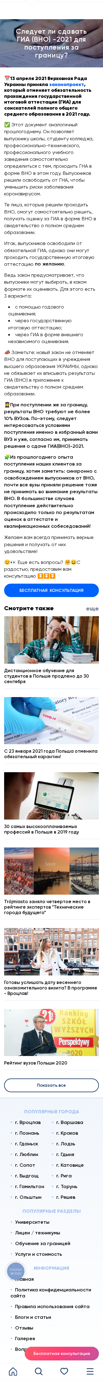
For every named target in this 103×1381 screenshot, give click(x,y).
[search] (39, 1372)
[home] (13, 1372)
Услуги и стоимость (38, 1254)
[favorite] (64, 1372)
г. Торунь (66, 1186)
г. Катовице (70, 1165)
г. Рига (64, 1176)
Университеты (32, 1222)
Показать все (51, 1085)
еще (92, 608)
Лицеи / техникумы (37, 1233)
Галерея (25, 1339)
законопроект (66, 84)
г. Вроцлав (28, 1122)
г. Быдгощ (26, 1176)
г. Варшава (69, 1122)
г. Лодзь (65, 1144)
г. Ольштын (28, 1197)
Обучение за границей (42, 1243)
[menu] (90, 1372)
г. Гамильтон (29, 1186)
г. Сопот (25, 1165)
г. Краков (67, 1133)
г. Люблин (26, 1154)
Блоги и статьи (33, 1317)
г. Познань (27, 1133)
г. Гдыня (65, 1154)
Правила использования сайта (52, 1306)
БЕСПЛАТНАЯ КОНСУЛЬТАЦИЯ (51, 590)
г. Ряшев (65, 1197)
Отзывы (24, 1328)
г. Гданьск (26, 1144)
